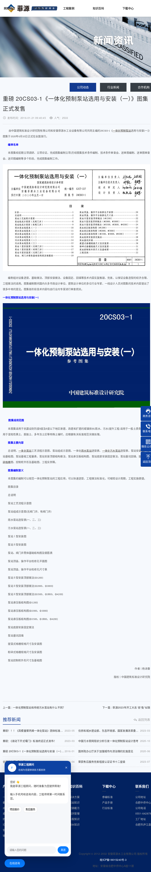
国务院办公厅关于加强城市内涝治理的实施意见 (114, 751)
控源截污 (74, 808)
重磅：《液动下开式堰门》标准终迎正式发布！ (39, 741)
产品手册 (107, 802)
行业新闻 (113, 87)
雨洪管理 (74, 813)
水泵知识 (74, 819)
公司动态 (83, 87)
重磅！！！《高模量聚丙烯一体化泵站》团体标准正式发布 (39, 730)
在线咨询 (15, 863)
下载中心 (128, 8)
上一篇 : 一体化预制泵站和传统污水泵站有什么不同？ (34, 707)
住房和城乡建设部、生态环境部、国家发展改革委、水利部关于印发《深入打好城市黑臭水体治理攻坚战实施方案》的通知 (114, 730)
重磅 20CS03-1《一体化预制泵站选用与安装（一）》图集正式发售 (39, 751)
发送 (63, 849)
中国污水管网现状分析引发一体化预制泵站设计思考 (114, 741)
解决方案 (74, 797)
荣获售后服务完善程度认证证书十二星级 (114, 761)
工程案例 (68, 8)
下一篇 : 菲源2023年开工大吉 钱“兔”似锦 (126, 707)
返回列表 (144, 719)
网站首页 (9, 8)
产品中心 (39, 8)
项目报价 (14, 809)
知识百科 (98, 8)
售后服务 (30, 809)
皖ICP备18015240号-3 (113, 860)
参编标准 (107, 797)
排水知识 (74, 824)
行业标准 (107, 808)
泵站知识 (74, 802)
